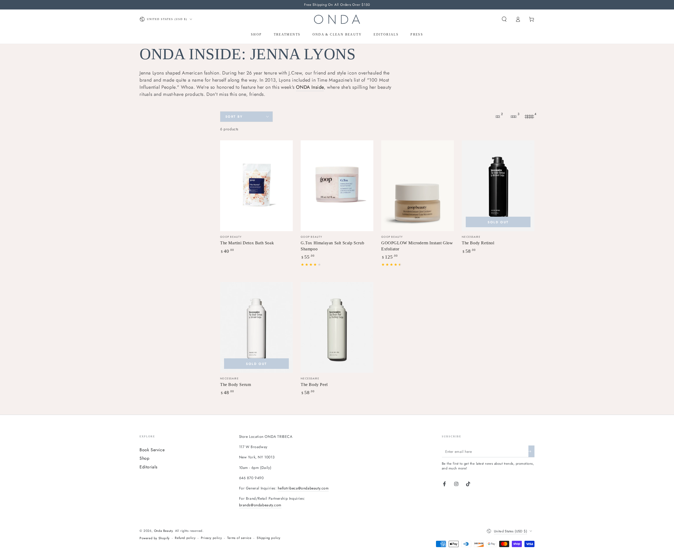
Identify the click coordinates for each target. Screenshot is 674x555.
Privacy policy (211, 538)
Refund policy (185, 538)
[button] (504, 19)
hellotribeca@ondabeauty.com (303, 488)
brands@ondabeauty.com (260, 505)
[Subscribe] (531, 451)
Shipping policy (268, 538)
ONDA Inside (310, 87)
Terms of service (239, 538)
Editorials (148, 467)
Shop (144, 458)
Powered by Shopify (155, 538)
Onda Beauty (163, 530)
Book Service (152, 450)
